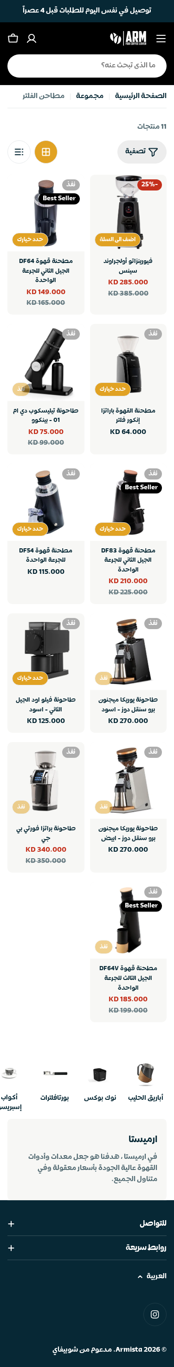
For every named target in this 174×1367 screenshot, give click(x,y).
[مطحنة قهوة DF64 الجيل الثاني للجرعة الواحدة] (45, 213)
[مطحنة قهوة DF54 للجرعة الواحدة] (45, 502)
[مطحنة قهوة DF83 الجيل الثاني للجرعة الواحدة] (128, 502)
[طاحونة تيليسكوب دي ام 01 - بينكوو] (45, 362)
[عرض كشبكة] (46, 152)
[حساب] (31, 38)
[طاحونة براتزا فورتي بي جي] (45, 780)
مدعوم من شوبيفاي (82, 1350)
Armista (129, 1350)
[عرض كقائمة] (19, 152)
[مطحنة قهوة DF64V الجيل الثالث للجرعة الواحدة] (128, 920)
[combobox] (87, 66)
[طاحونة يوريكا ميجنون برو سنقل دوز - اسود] (128, 651)
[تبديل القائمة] (161, 38)
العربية (157, 1276)
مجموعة (89, 96)
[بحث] (20, 66)
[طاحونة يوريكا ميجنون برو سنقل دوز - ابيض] (128, 780)
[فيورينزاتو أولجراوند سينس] (128, 213)
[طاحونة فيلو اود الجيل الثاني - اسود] (45, 651)
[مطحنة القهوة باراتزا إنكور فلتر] (128, 362)
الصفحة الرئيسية (141, 96)
